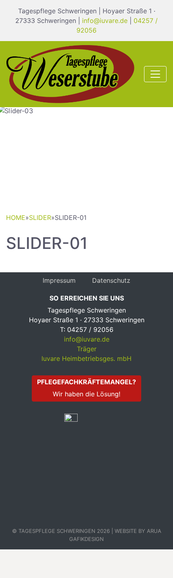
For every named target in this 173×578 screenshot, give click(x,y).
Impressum (59, 280)
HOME (15, 217)
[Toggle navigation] (155, 74)
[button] (13, 156)
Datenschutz (111, 280)
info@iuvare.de (105, 21)
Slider (40, 217)
